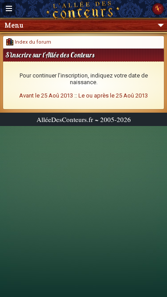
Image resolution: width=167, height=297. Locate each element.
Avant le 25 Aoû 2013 (46, 95)
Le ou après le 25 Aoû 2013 (113, 95)
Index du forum (32, 42)
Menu (13, 25)
